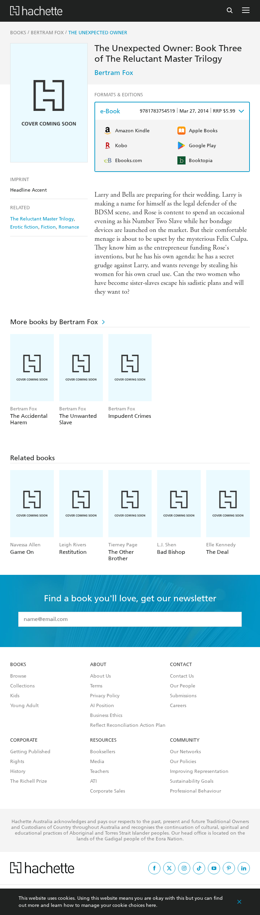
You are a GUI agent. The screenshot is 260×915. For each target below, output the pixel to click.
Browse (18, 676)
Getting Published (30, 751)
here (151, 905)
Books (18, 664)
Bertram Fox (113, 73)
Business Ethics (106, 715)
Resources (103, 740)
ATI (93, 781)
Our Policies (183, 761)
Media (97, 761)
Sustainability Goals (191, 781)
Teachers (99, 771)
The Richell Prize (28, 781)
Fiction (48, 227)
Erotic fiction (24, 227)
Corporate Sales (107, 791)
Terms (96, 686)
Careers (178, 705)
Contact (181, 664)
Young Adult (24, 705)
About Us (100, 676)
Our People (182, 686)
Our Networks (185, 751)
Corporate (24, 740)
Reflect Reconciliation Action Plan (128, 725)
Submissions (183, 696)
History (17, 771)
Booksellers (102, 751)
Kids (14, 696)
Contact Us (182, 676)
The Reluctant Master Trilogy (42, 219)
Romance (69, 227)
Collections (22, 686)
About (98, 664)
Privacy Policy (105, 696)
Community (184, 740)
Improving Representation (199, 771)
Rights (17, 761)
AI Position (102, 705)
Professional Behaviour (195, 791)
